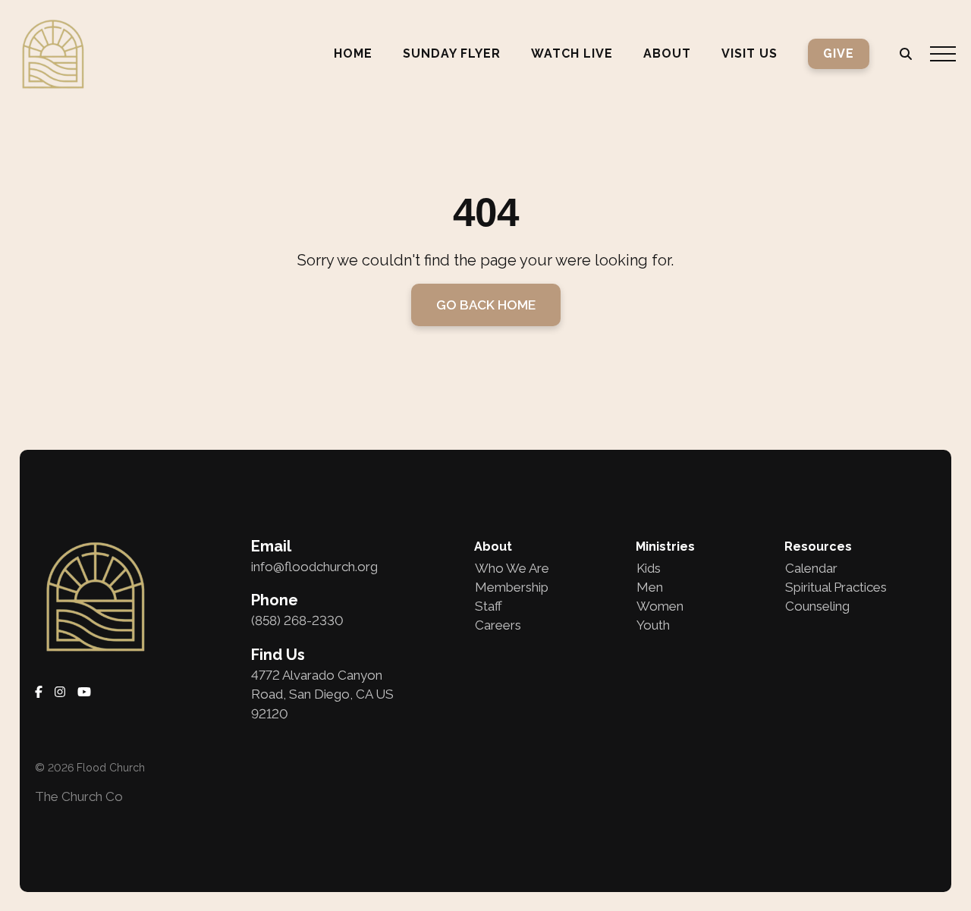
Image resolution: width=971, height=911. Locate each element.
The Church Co (79, 796)
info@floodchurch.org (314, 566)
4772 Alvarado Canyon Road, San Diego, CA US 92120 (322, 694)
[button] (943, 54)
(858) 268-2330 (297, 620)
